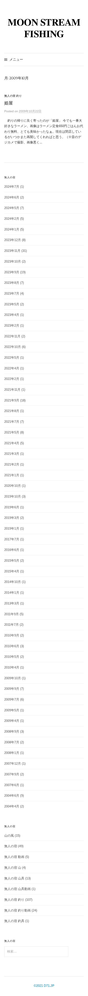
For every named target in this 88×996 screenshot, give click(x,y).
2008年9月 (11, 731)
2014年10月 (12, 582)
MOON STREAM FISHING (44, 27)
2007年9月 (11, 774)
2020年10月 (12, 485)
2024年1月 (11, 229)
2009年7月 (11, 699)
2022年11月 (12, 336)
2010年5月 (11, 656)
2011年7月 (11, 624)
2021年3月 (11, 453)
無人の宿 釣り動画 (17, 910)
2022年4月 (11, 368)
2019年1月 (11, 528)
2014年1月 (11, 592)
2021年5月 (11, 432)
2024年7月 (11, 186)
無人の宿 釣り (13, 95)
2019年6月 (11, 507)
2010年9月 (11, 635)
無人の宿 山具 (14, 878)
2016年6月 (11, 550)
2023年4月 (11, 315)
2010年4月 (11, 667)
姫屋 (8, 103)
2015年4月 (11, 571)
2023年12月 (12, 240)
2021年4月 (11, 443)
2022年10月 (12, 347)
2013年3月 (11, 603)
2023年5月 (11, 304)
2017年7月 (11, 539)
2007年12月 (12, 763)
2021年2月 (11, 464)
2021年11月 (12, 389)
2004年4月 (11, 806)
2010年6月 (11, 646)
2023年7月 (11, 293)
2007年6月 (11, 785)
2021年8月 (11, 411)
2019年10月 (12, 496)
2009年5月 (11, 710)
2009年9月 (11, 688)
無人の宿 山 (12, 867)
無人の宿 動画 (14, 857)
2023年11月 (12, 250)
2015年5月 (11, 560)
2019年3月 (11, 518)
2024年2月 (11, 218)
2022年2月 (11, 379)
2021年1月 (11, 475)
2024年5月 (11, 208)
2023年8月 (11, 282)
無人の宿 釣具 (14, 921)
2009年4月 (11, 720)
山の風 (9, 835)
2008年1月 (11, 753)
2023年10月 (12, 261)
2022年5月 (11, 357)
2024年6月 (11, 197)
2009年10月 (12, 678)
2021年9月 (11, 400)
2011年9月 (11, 614)
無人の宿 (10, 846)
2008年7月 (11, 742)
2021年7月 (11, 421)
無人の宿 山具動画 (17, 889)
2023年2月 (11, 325)
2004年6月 (11, 795)
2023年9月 (11, 272)
